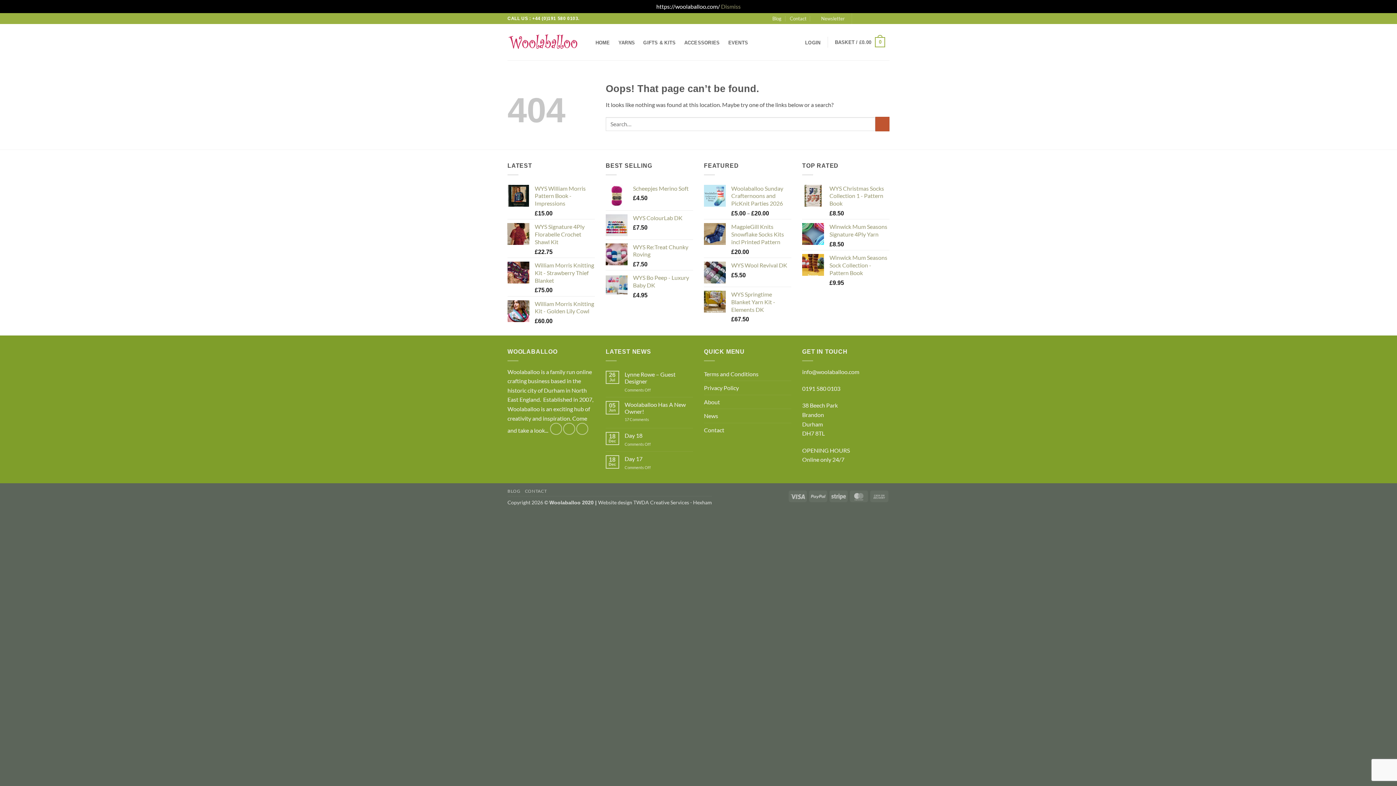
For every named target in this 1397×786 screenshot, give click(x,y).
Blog (776, 18)
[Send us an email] (872, 18)
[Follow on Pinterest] (886, 18)
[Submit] (882, 124)
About (712, 401)
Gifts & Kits (659, 42)
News (711, 415)
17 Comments (648, 419)
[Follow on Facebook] (858, 18)
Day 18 (633, 435)
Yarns (626, 42)
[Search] (759, 43)
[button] (830, 18)
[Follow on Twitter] (865, 18)
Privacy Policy (721, 387)
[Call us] (879, 18)
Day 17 (633, 458)
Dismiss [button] (731, 6)
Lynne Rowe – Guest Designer (650, 378)
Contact (798, 18)
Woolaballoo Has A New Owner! (655, 408)
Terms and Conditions (731, 373)
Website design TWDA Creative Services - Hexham (655, 502)
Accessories (702, 42)
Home (603, 42)
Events (738, 42)
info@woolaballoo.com (830, 371)
